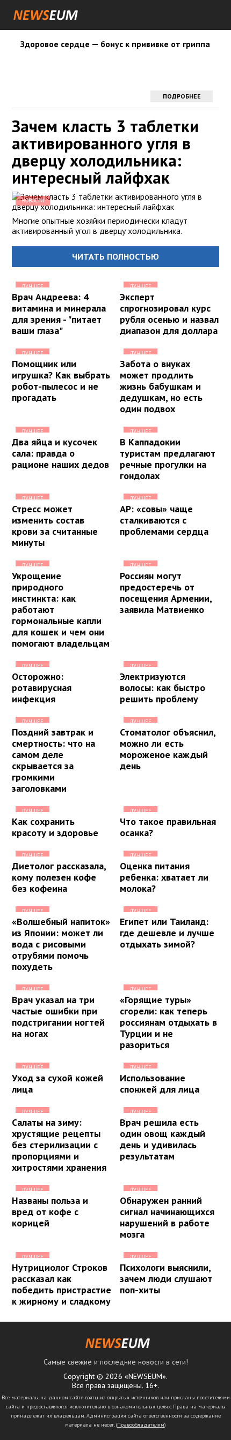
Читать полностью (115, 256)
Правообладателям (140, 1424)
